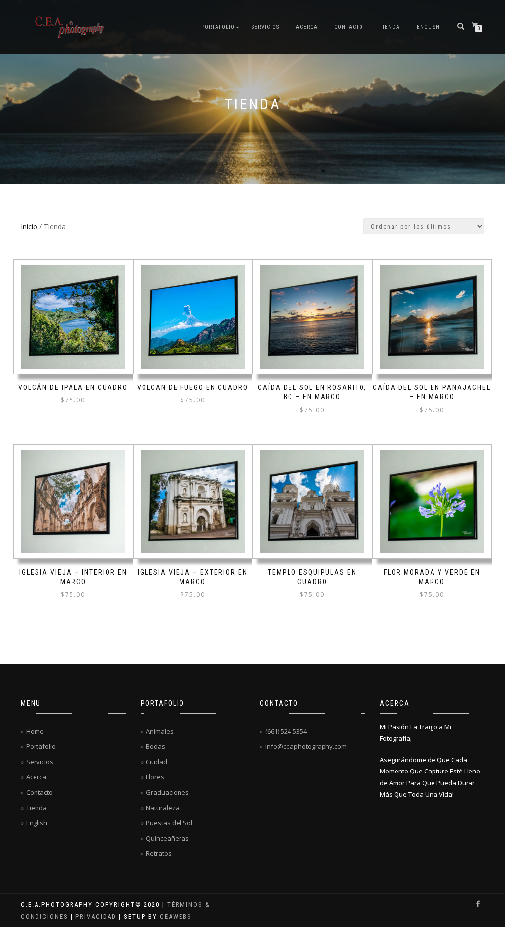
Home (35, 731)
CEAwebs (174, 916)
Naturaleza (163, 807)
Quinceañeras (167, 838)
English (428, 27)
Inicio (29, 226)
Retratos (159, 853)
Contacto (348, 27)
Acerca (307, 27)
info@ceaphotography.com (306, 746)
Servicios (265, 27)
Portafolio (218, 27)
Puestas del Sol (169, 822)
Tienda (390, 27)
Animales (160, 731)
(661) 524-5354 (286, 731)
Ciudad (156, 761)
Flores (155, 776)
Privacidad (95, 916)
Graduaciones (167, 792)
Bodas (155, 746)
